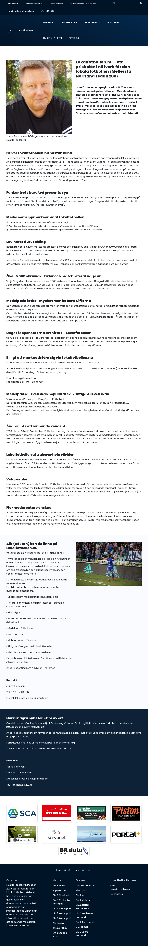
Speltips (74, 38)
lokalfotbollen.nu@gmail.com (21, 11)
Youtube (88, 870)
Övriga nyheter (53, 38)
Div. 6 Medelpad (62, 918)
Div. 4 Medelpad (62, 908)
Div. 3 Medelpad (85, 922)
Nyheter (48, 22)
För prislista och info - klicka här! (24, 382)
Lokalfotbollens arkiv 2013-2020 (83, 3)
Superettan (59, 890)
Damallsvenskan (85, 885)
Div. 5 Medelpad (62, 913)
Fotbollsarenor (56, 3)
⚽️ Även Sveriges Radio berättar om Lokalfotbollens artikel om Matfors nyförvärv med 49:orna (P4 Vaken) (52, 226)
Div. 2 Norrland (61, 895)
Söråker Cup (60, 928)
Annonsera (13, 3)
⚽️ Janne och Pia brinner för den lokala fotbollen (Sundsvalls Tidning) (37, 222)
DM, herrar (59, 923)
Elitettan (80, 890)
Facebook (61, 870)
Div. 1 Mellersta (84, 900)
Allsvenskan (59, 885)
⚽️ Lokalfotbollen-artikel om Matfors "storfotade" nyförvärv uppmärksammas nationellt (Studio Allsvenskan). (54, 230)
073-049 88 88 (47, 11)
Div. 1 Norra (82, 895)
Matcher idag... (68, 22)
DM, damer (82, 927)
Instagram (75, 870)
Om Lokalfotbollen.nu (34, 3)
